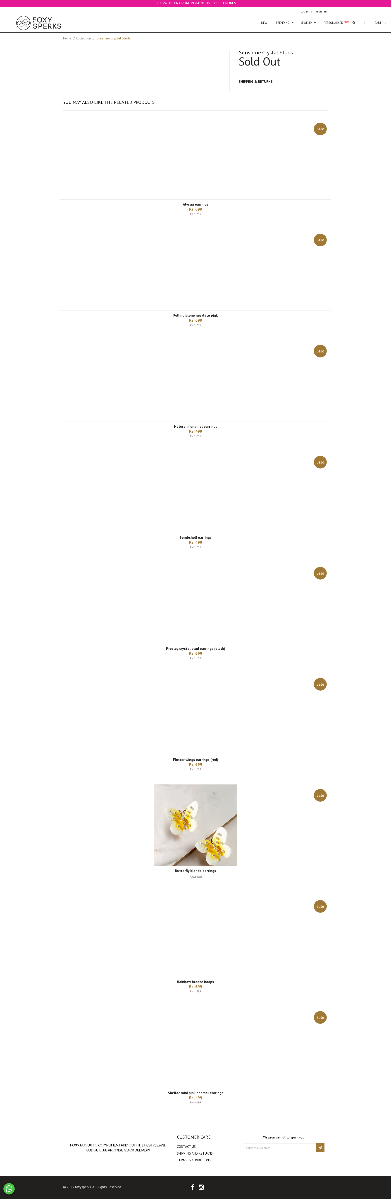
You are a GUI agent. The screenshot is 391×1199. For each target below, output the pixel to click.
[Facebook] (193, 1188)
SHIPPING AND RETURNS (195, 1153)
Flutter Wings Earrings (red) (195, 759)
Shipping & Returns (256, 81)
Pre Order (195, 999)
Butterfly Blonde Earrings (195, 870)
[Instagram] (201, 1188)
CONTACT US (186, 1146)
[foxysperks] (38, 23)
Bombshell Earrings (195, 537)
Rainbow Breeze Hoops (195, 981)
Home (67, 38)
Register (321, 11)
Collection (83, 38)
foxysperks (83, 1187)
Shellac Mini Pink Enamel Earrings (195, 1092)
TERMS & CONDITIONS (194, 1160)
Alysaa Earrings (195, 204)
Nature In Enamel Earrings (195, 426)
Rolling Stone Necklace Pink (195, 315)
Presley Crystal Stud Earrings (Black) (195, 648)
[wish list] (201, 223)
